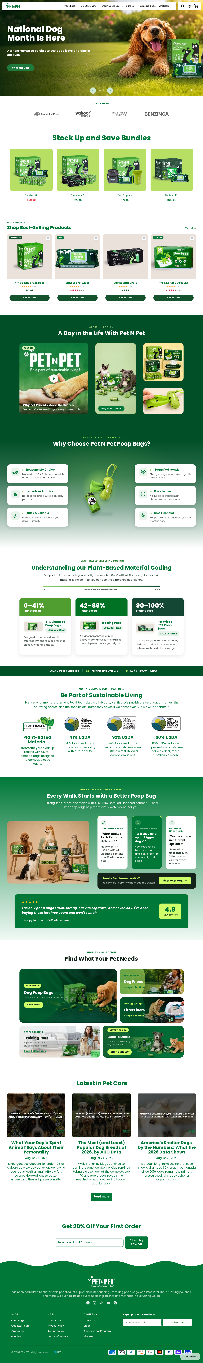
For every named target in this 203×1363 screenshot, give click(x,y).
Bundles (16, 1336)
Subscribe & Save (148, 6)
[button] (182, 6)
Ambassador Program (97, 1331)
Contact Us (54, 1320)
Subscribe (177, 1322)
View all (190, 228)
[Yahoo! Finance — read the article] (83, 114)
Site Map (89, 1336)
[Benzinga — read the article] (156, 114)
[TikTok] (101, 1302)
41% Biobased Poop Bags (29, 282)
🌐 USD (58, 1352)
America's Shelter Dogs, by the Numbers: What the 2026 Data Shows (167, 1147)
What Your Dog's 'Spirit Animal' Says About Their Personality (36, 1147)
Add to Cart (29, 297)
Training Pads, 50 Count (173, 282)
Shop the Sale (20, 67)
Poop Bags (17, 1320)
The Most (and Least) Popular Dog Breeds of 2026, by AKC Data (101, 1147)
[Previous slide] (93, 90)
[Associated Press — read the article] (46, 114)
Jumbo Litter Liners (125, 282)
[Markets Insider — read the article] (120, 114)
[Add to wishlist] (48, 238)
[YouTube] (108, 1302)
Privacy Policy (56, 1325)
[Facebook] (88, 1302)
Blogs (87, 1325)
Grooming (17, 1331)
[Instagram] (94, 1302)
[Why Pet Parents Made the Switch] (53, 378)
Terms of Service (58, 1336)
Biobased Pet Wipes (77, 282)
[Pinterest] (115, 1302)
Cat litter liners (20, 1325)
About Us (89, 1320)
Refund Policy (56, 1331)
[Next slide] (110, 90)
